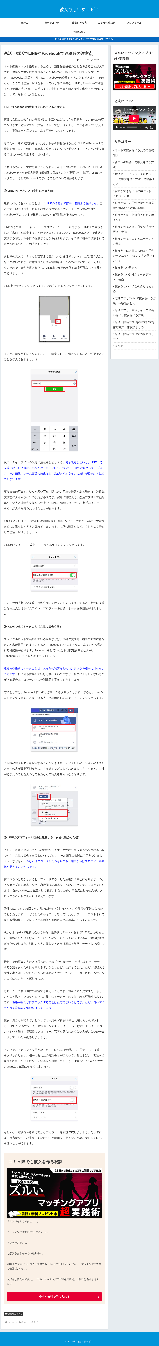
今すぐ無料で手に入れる (54, 1296)
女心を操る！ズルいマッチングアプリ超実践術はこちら (84, 39)
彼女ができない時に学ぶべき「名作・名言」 (132, 194)
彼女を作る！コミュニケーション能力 (133, 241)
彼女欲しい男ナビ (14, 1314)
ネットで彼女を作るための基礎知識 (133, 153)
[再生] (116, 127)
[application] (134, 118)
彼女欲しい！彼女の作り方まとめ (133, 289)
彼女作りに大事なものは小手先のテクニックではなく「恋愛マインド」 (134, 255)
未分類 (119, 346)
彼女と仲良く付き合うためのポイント (133, 217)
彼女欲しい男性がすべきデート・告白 (132, 277)
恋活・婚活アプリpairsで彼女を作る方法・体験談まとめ (133, 325)
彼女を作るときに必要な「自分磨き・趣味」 (133, 229)
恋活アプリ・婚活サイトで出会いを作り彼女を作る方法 (133, 313)
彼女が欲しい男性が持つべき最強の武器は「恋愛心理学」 (133, 205)
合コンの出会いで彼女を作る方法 (133, 165)
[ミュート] (146, 127)
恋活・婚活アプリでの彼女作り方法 (133, 337)
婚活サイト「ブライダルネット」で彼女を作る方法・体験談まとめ (134, 179)
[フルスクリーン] (151, 127)
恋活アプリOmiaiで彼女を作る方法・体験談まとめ (134, 301)
